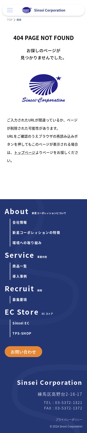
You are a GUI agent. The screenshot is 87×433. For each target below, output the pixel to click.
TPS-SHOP (22, 333)
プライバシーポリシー (69, 420)
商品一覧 (19, 266)
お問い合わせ (23, 352)
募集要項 (19, 299)
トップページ (24, 152)
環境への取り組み (27, 242)
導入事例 (19, 276)
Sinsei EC (20, 323)
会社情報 (19, 222)
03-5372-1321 (68, 402)
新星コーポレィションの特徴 (36, 232)
